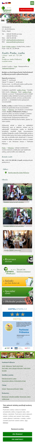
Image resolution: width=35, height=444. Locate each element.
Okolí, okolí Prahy (18, 366)
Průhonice (13, 92)
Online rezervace (26, 10)
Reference (9, 366)
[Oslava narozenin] (13, 355)
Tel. (3, 34)
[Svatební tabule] (5, 355)
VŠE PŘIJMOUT (17, 434)
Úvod (3, 46)
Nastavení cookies (17, 429)
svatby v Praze (21, 90)
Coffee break (5, 399)
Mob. (3, 38)
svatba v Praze (27, 92)
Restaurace (5, 397)
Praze (15, 66)
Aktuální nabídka (14, 397)
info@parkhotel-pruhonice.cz (15, 40)
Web (3, 42)
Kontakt (4, 371)
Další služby (27, 368)
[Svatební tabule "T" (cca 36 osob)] (30, 355)
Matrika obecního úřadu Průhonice (18, 173)
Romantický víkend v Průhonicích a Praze (14, 381)
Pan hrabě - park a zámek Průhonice (12, 368)
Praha (4, 110)
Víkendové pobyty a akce (9, 378)
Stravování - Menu (25, 397)
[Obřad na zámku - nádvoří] (22, 355)
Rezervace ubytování (13, 389)
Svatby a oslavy (11, 46)
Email (3, 40)
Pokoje (4, 389)
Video (21, 389)
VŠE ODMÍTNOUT (17, 439)
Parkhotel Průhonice (8, 68)
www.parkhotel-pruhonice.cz (15, 42)
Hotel (3, 366)
